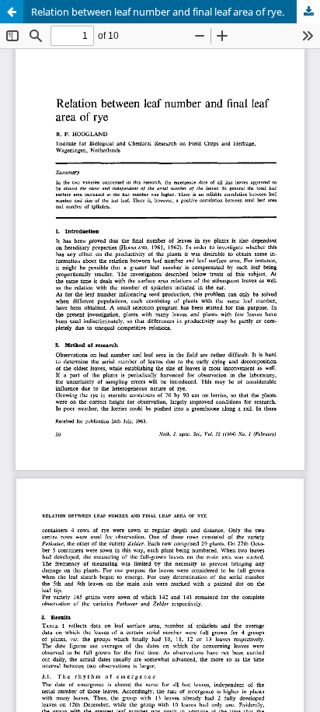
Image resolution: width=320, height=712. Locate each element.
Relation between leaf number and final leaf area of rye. (157, 12)
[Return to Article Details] (11, 11)
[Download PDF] (308, 11)
